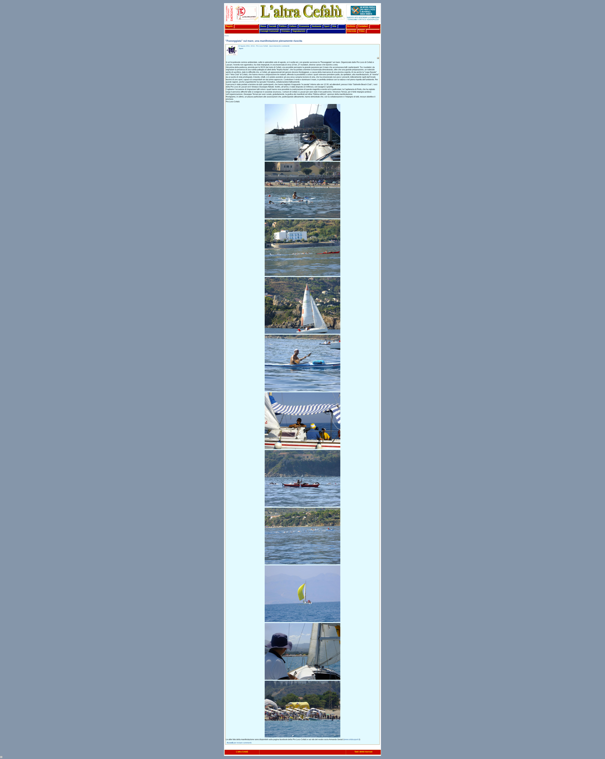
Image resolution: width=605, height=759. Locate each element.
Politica (282, 26)
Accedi (230, 743)
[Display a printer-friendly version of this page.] (378, 58)
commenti (285, 46)
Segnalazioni (298, 31)
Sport (326, 26)
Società (272, 26)
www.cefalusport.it (352, 739)
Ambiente (316, 26)
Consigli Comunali (269, 31)
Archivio (351, 26)
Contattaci (363, 26)
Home (263, 26)
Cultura (292, 26)
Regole (229, 26)
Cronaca (286, 31)
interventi (276, 46)
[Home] (302, 20)
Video (362, 31)
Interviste (351, 31)
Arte (334, 26)
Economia (304, 26)
